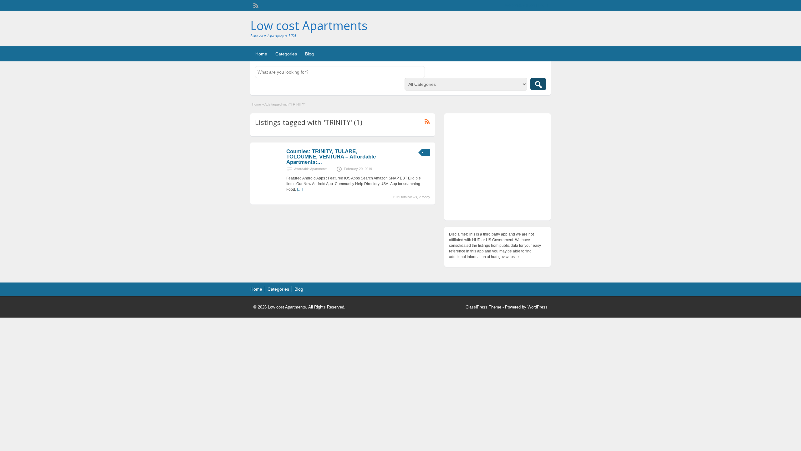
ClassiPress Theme (483, 307)
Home (261, 53)
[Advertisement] (497, 168)
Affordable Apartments (311, 169)
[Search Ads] (538, 84)
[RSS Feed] (255, 5)
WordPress (538, 307)
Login (543, 5)
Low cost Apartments (309, 25)
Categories (286, 53)
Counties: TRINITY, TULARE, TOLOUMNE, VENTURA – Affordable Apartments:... (331, 156)
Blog (309, 53)
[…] (300, 189)
